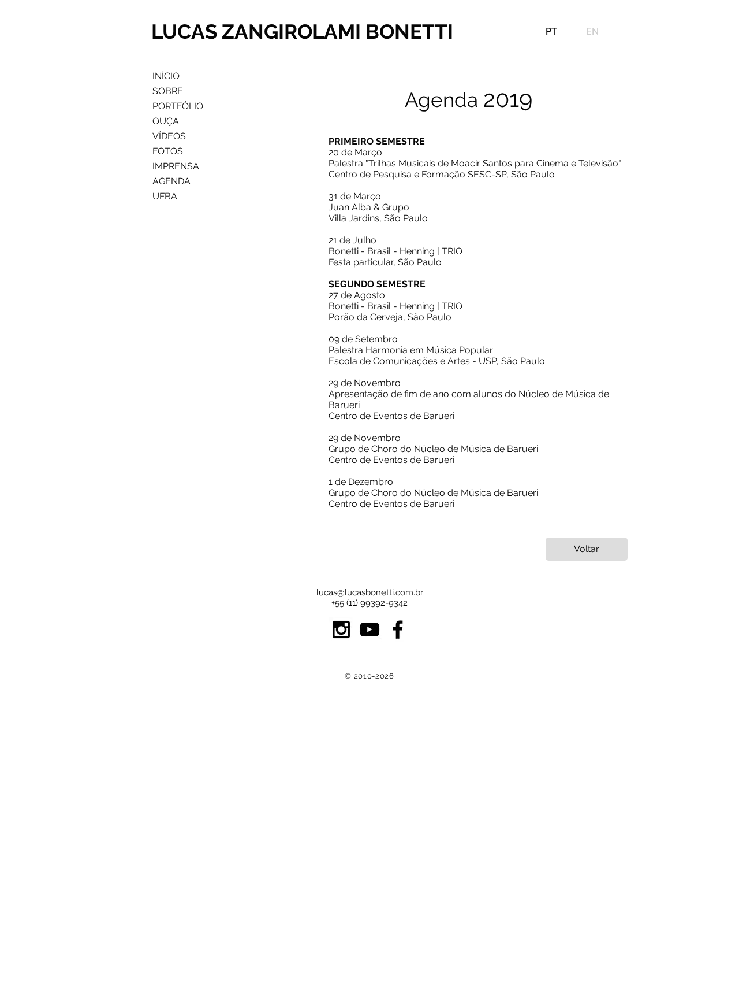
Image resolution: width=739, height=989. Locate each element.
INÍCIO (166, 76)
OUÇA (165, 121)
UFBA (164, 196)
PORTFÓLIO (177, 106)
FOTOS (167, 151)
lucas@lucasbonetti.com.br (369, 592)
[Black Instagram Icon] (341, 629)
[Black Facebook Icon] (398, 629)
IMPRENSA (175, 166)
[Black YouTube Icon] (369, 629)
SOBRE (167, 91)
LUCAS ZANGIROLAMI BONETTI (302, 31)
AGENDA (171, 181)
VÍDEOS (169, 136)
